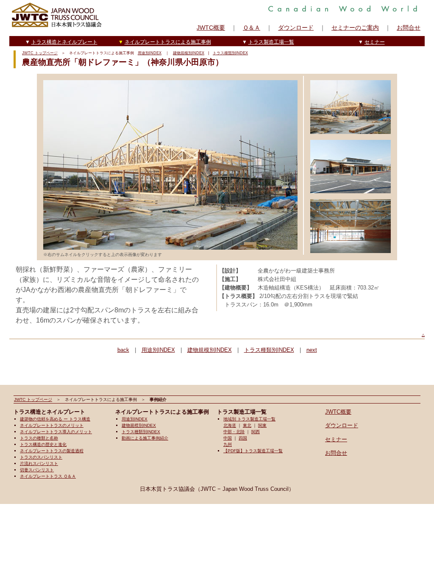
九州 (227, 444)
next (311, 350)
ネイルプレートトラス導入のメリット (56, 431)
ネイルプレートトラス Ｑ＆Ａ (48, 476)
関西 (255, 431)
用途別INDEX (149, 53)
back (123, 350)
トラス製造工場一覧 (271, 42)
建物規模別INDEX (188, 53)
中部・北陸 (234, 431)
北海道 (229, 425)
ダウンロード (296, 27)
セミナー (374, 42)
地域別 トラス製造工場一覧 (249, 419)
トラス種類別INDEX (230, 53)
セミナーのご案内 (355, 27)
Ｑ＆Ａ (251, 27)
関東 (262, 425)
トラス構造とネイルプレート (64, 42)
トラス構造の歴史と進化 (43, 444)
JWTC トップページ (40, 53)
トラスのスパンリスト (41, 457)
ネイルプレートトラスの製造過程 (51, 450)
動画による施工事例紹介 (145, 438)
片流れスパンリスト (39, 463)
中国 (227, 438)
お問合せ (408, 27)
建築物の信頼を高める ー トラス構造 (55, 419)
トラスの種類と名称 (39, 438)
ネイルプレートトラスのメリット (51, 425)
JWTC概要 (211, 27)
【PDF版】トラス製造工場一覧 (253, 450)
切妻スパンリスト (37, 470)
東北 (247, 425)
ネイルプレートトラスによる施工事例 (168, 42)
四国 (243, 438)
